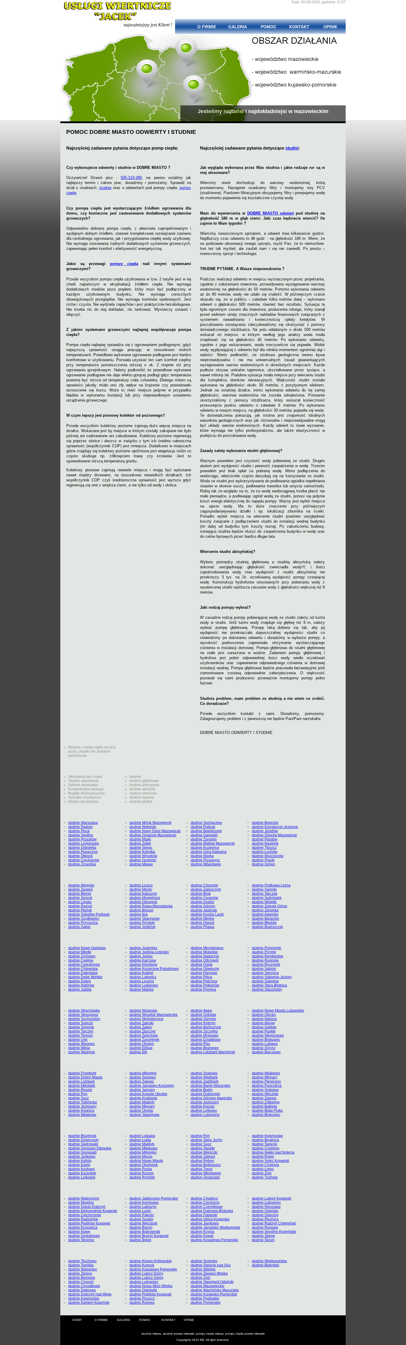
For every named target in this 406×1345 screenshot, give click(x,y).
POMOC (268, 26)
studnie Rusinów (265, 960)
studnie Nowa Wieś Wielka (150, 1286)
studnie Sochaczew (206, 823)
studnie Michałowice (207, 948)
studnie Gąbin (79, 927)
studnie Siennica (265, 973)
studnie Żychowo (81, 956)
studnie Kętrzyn (203, 1023)
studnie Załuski (141, 1023)
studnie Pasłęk (264, 1031)
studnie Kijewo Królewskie (150, 1261)
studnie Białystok (265, 1265)
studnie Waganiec (82, 1269)
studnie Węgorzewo (268, 1035)
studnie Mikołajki (81, 1086)
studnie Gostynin (142, 860)
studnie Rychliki (142, 1177)
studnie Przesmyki (266, 948)
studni (291, 147)
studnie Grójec (263, 864)
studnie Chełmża (265, 1165)
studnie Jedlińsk (142, 927)
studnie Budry (202, 1090)
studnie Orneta (141, 1110)
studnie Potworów (205, 985)
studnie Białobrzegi (206, 831)
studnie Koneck (141, 1265)
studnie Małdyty (142, 1102)
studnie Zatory (140, 1027)
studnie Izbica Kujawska (210, 1219)
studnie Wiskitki (264, 902)
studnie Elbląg (140, 1048)
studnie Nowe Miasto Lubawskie (278, 1010)
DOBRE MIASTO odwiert (270, 213)
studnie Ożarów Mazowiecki (274, 835)
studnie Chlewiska (83, 969)
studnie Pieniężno (266, 1081)
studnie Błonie (79, 894)
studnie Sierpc (140, 848)
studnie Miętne (202, 918)
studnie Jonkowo (81, 1156)
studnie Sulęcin (80, 1023)
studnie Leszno (141, 981)
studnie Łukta (140, 1140)
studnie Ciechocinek (84, 1215)
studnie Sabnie (264, 969)
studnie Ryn (77, 1094)
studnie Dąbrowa (82, 1290)
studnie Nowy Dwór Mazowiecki (155, 831)
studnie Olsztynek (143, 1165)
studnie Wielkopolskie (269, 1261)
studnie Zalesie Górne (269, 906)
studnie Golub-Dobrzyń (87, 1207)
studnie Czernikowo (207, 1207)
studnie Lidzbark (81, 1081)
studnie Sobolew (265, 981)
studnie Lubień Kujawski (271, 1198)
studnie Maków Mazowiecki (213, 843)
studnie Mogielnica (144, 898)
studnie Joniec (141, 956)
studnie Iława (201, 1010)
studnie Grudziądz (205, 1177)
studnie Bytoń (140, 1240)
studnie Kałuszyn (143, 894)
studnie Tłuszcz (264, 848)
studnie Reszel (80, 1090)
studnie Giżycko (203, 1019)
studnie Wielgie (203, 1269)
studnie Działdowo (206, 1040)
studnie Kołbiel (141, 973)
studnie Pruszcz (142, 1298)
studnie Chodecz (204, 1198)
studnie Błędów (264, 923)
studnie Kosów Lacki (207, 914)
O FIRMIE (206, 26)
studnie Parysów (204, 973)
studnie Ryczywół (266, 964)
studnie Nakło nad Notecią (273, 1152)
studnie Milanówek (206, 864)
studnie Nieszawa (266, 1207)
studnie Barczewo (266, 1052)
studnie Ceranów (204, 898)
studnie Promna (203, 989)
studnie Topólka (81, 1265)
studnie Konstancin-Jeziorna (275, 827)
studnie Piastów (264, 839)
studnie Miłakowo (82, 1115)
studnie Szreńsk (81, 1027)
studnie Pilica (201, 977)
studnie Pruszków (82, 839)
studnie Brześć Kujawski (149, 1236)
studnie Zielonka (265, 910)
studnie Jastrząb (204, 910)
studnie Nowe (79, 1232)
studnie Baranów (265, 918)
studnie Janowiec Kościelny (151, 1086)
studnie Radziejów (83, 1219)
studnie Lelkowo (204, 1110)
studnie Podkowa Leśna (271, 885)
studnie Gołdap (264, 1027)
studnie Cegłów (80, 960)
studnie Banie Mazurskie (210, 1086)
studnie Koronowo (144, 1202)
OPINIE (189, 1320)
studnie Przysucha (83, 923)
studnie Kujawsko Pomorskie (214, 1294)
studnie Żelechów (143, 1035)
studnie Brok (201, 894)
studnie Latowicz (142, 977)
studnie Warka (202, 856)
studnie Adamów (265, 914)
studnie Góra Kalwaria (208, 852)
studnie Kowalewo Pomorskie (214, 1240)
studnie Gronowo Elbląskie (89, 1148)
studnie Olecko (264, 1015)
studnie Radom (80, 827)
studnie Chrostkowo (84, 1286)
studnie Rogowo (265, 1227)
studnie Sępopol (142, 1077)
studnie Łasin (140, 1211)
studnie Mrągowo (204, 1035)
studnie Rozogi (141, 1173)
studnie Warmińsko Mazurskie (215, 1290)
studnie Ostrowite (143, 1290)
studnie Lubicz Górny (146, 1278)
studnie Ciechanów (83, 860)
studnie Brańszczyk (267, 927)
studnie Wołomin (142, 827)
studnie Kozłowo (81, 1169)
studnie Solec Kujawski (270, 1161)
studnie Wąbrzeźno (83, 1198)
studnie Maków (141, 989)
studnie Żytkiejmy (266, 1102)
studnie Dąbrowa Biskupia (212, 1211)
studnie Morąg (263, 1023)
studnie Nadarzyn (205, 956)
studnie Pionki (263, 860)
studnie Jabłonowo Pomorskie (153, 1198)
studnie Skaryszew (144, 918)
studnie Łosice (141, 885)
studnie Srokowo (204, 1073)
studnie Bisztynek (82, 1136)
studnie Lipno (263, 1169)
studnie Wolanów (143, 1010)
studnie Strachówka (84, 1010)
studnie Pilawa (202, 927)
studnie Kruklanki (143, 1098)
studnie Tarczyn (80, 1031)
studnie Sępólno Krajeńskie (274, 1232)
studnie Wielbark (204, 1077)
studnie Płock (79, 831)
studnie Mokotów (204, 952)
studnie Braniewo (205, 1048)
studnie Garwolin (204, 835)
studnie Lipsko (80, 902)
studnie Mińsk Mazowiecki (150, 823)
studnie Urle (78, 1040)
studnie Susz (78, 1098)
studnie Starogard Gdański (212, 1282)
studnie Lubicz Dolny (146, 1273)
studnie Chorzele (204, 885)
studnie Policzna (204, 981)
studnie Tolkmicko (82, 1102)
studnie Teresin (80, 1035)
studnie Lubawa (265, 1044)
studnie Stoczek (264, 894)
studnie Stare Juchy (206, 1140)
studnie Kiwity (79, 1165)
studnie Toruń (202, 1169)
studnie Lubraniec (266, 1202)
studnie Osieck (202, 923)
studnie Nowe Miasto (146, 1161)
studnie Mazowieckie (207, 1286)
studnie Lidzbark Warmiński (213, 1052)
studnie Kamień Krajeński (88, 1302)
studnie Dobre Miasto (85, 1077)
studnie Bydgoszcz (206, 1165)
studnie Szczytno (204, 1031)
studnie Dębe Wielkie (85, 977)
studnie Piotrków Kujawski (89, 1223)
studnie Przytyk (264, 952)
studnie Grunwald (82, 1152)
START (77, 1320)
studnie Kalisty (80, 1161)
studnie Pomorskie (206, 1302)
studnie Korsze (203, 1106)
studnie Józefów (265, 831)
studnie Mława (141, 864)
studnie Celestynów (84, 964)
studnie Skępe (263, 1236)
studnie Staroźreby (267, 989)
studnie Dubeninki (205, 1094)
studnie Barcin (140, 1227)
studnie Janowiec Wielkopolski (215, 1227)
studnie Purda (140, 1169)
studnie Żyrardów (82, 864)
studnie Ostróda (203, 1015)
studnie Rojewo (142, 1302)
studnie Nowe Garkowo (87, 948)
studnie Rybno (202, 1161)
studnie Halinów (81, 985)
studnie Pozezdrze (267, 1086)
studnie (105, 187)
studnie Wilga (79, 1048)
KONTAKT (168, 1320)
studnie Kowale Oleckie (148, 1094)
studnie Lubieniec (143, 985)
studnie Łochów (264, 852)
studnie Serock (80, 898)
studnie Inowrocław (267, 1136)
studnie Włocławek (206, 1173)
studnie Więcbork (143, 1223)
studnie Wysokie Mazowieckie (153, 1015)
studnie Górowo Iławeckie (211, 1098)
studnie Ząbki (140, 843)
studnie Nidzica (264, 1019)
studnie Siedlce (80, 835)
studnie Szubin (141, 1219)
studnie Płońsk (80, 910)
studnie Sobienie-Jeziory (272, 977)
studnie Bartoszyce (206, 1027)
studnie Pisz (200, 1044)
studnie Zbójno (80, 1273)
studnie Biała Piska (267, 1110)
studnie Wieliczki (204, 1152)
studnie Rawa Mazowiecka (151, 906)
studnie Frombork (82, 1073)
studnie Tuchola (265, 1177)
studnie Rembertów (267, 956)
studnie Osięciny (265, 1215)
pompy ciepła (124, 263)
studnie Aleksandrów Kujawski (92, 1211)
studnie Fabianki (204, 1215)
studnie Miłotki (79, 952)
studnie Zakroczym (206, 889)
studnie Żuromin (204, 839)
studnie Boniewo (81, 1278)
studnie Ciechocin (205, 1202)
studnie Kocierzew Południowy (154, 969)
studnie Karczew (142, 960)
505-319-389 (131, 177)
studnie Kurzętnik (82, 1173)
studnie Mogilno (81, 1202)
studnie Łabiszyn (143, 1207)
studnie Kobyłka (142, 852)
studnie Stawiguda (144, 1115)
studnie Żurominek (144, 1040)
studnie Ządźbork (204, 1081)
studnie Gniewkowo (84, 1236)
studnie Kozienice (205, 848)
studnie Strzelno (81, 1240)
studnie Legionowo (83, 843)
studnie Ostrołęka (82, 848)
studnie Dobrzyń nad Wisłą (89, 1294)
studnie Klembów (143, 964)
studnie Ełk (138, 1052)
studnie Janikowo (205, 1223)
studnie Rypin (263, 1156)
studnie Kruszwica (82, 1227)
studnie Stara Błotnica (269, 985)
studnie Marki (140, 839)
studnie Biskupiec (266, 1040)
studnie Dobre (79, 981)
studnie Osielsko (265, 1211)
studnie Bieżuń (141, 910)
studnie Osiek (202, 964)
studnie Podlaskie (205, 1298)
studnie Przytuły (142, 923)
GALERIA (237, 26)
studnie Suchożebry (84, 1019)
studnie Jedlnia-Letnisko (149, 952)
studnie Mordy (140, 889)
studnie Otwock (80, 856)
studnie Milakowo (266, 1073)
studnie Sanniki (264, 889)
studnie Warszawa (83, 823)
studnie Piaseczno (83, 852)
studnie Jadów (80, 989)
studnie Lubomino (205, 1115)
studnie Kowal (202, 1236)
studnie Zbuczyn (142, 1031)
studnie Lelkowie (81, 1177)
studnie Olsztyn (141, 1044)
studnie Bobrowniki (144, 1232)
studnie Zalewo (141, 1081)
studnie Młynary (142, 1106)
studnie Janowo (142, 1090)
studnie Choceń (81, 1282)
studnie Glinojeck (143, 902)
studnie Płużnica (265, 1219)
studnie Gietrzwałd (83, 1144)
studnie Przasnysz (205, 860)
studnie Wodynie (81, 1052)
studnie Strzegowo (83, 1015)
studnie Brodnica (265, 1140)
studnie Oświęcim (205, 969)
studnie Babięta (264, 1106)
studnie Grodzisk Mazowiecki (152, 835)
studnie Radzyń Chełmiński (274, 1223)
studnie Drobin (202, 902)
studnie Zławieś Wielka (209, 1273)
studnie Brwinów (265, 823)
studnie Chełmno (265, 1148)
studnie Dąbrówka (82, 973)
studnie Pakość (141, 1215)
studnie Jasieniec (143, 948)
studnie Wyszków (143, 856)
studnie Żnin (262, 1173)
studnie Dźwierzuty (83, 1140)
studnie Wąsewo (81, 1044)
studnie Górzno (203, 906)
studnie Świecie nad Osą (211, 1265)
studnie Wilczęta (265, 1094)
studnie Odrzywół (204, 960)
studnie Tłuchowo (82, 1261)
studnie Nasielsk (265, 843)
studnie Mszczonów (268, 856)
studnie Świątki (203, 1148)
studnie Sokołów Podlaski (89, 914)
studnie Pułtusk (203, 827)
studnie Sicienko (204, 1261)
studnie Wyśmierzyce (146, 1019)
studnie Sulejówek (266, 898)
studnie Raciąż (80, 906)
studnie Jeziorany (82, 1106)
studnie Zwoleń (80, 889)
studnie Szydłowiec (83, 918)
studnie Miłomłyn (143, 1073)
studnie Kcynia (202, 1232)
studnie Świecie (264, 1144)
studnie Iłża (138, 914)
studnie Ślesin (263, 1240)
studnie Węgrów (81, 885)
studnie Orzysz (264, 1048)
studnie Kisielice (81, 1110)
